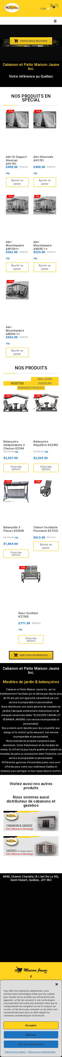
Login (43, 8)
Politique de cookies (15, 1052)
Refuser (31, 1034)
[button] (56, 984)
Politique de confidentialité (41, 1052)
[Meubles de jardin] (12, 7)
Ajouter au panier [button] (17, 182)
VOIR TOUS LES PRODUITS (34, 655)
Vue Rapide (17, 121)
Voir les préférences (31, 1044)
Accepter (31, 1025)
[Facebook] (31, 976)
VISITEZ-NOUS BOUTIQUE (33, 41)
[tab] (17, 383)
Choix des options (16, 468)
